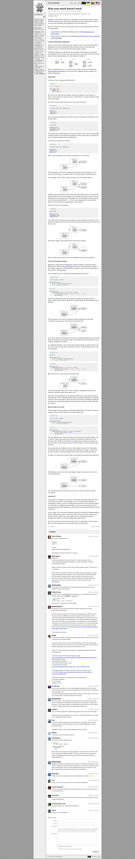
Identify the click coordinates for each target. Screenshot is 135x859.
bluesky (41, 20)
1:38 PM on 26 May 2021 (93, 720)
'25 (39, 34)
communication (38, 60)
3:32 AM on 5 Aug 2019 (93, 536)
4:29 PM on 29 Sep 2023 (93, 787)
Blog (71, 3)
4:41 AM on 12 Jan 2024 (93, 795)
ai (41, 55)
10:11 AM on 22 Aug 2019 (93, 698)
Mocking (51, 19)
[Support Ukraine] (88, 3)
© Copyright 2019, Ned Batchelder (54, 856)
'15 (39, 49)
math (38, 40)
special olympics (38, 66)
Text (75, 3)
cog (41, 39)
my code (36, 34)
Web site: (54, 826)
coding (38, 58)
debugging (36, 70)
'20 (40, 40)
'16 (42, 48)
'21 (43, 39)
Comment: (54, 833)
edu (35, 40)
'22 (38, 39)
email (41, 19)
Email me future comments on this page (70, 849)
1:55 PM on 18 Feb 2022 (93, 738)
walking (36, 55)
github (35, 25)
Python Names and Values (56, 71)
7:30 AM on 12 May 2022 (93, 773)
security (36, 54)
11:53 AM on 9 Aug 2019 (93, 592)
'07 (35, 58)
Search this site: (38, 14)
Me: (35, 19)
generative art (37, 48)
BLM (83, 3)
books (39, 67)
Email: (55, 824)
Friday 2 (50, 11)
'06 (43, 60)
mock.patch (68, 266)
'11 (39, 54)
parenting (36, 52)
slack (41, 22)
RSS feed (36, 29)
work (41, 49)
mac (37, 72)
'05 (37, 61)
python (42, 31)
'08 (39, 57)
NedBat (54, 3)
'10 (39, 55)
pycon (35, 39)
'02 (43, 66)
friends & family (38, 46)
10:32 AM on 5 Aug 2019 (93, 585)
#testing (98, 526)
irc (39, 22)
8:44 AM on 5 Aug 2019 (93, 556)
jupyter (36, 63)
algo (35, 57)
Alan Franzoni (56, 556)
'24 (38, 36)
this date (36, 73)
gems (37, 51)
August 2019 (56, 11)
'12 (40, 52)
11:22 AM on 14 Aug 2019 (93, 635)
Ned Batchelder (56, 585)
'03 (43, 63)
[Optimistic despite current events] (98, 3)
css (40, 69)
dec (42, 69)
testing (42, 34)
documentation (37, 45)
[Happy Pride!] (93, 3)
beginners (38, 42)
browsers (36, 69)
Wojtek (54, 635)
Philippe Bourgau (57, 606)
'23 (35, 37)
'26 (40, 33)
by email (41, 29)
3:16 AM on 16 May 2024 (93, 803)
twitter (42, 54)
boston (41, 36)
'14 (35, 51)
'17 (42, 45)
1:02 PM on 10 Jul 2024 (93, 810)
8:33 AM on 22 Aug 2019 (93, 686)
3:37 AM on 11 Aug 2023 (93, 780)
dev (35, 61)
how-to (40, 61)
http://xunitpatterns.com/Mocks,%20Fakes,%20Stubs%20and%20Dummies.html (74, 657)
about (38, 19)
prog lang (38, 37)
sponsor (36, 23)
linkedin (40, 25)
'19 (35, 42)
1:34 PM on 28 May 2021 (93, 732)
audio (43, 40)
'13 (40, 51)
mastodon (36, 20)
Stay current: (37, 27)
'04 (39, 63)
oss (41, 63)
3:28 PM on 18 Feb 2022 (93, 761)
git (42, 51)
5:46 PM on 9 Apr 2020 (94, 709)
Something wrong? (96, 856)
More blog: (37, 31)
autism (42, 57)
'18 (41, 43)
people (36, 64)
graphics (42, 70)
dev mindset (37, 43)
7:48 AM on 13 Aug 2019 (93, 606)
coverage (36, 33)
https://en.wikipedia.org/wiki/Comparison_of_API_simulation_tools (70, 666)
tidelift (40, 23)
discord (36, 22)
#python (93, 526)
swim (35, 67)
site (43, 23)
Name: (55, 821)
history (36, 49)
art (38, 57)
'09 (43, 55)
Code (79, 3)
